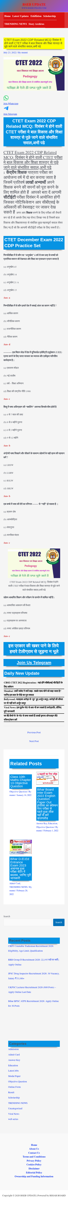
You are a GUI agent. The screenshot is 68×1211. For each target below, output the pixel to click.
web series (13, 1119)
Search (6, 916)
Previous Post (34, 732)
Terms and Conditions (34, 1156)
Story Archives (36, 24)
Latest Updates (20, 16)
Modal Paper (14, 1076)
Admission (13, 1049)
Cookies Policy (34, 1164)
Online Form (14, 1086)
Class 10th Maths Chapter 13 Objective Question (20, 781)
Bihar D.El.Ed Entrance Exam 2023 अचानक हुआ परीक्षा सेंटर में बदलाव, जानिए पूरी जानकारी (20, 868)
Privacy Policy (34, 1160)
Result (11, 1092)
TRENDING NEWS (15, 24)
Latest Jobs (13, 1070)
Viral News (13, 1113)
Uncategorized (15, 1108)
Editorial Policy (34, 1172)
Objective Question (18, 791)
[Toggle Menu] (35, 15)
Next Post (34, 741)
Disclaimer (34, 1168)
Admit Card (14, 883)
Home (7, 16)
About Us (34, 1149)
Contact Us (34, 1153)
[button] (34, 102)
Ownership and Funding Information (34, 1176)
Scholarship (49, 16)
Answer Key (41, 823)
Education (52, 823)
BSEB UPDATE (34, 4)
